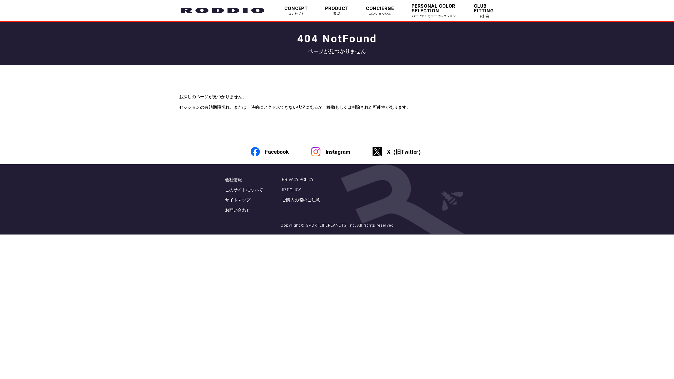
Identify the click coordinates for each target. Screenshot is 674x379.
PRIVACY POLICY (298, 179)
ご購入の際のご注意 (301, 199)
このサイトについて (244, 189)
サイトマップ (237, 199)
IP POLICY (291, 189)
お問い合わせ (237, 210)
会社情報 (233, 179)
